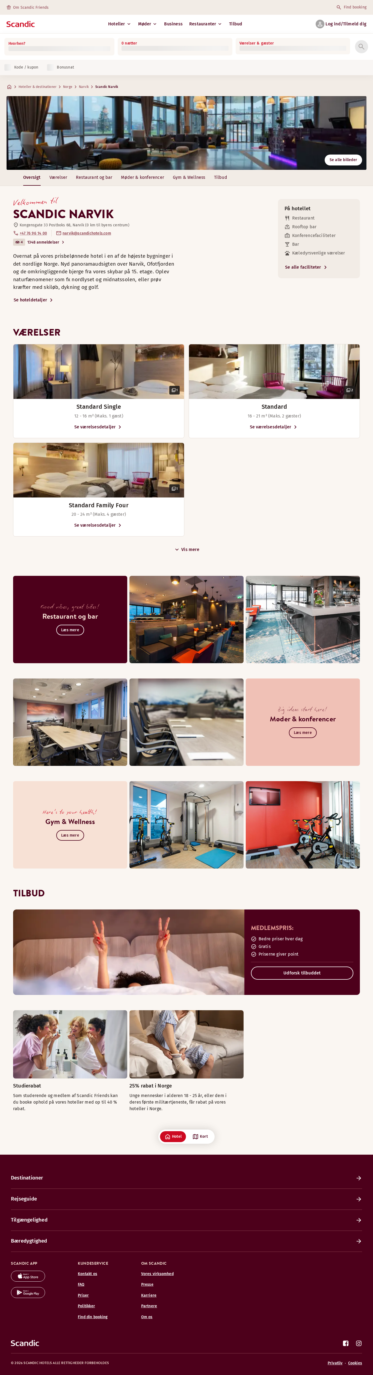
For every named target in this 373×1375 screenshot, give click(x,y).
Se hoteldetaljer (30, 300)
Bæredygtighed (29, 1241)
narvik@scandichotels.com (87, 233)
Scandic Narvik (106, 87)
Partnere (149, 1306)
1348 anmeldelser (43, 242)
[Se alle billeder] (186, 133)
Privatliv (335, 1363)
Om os (147, 1317)
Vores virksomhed (157, 1274)
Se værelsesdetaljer (95, 426)
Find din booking (93, 1317)
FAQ (81, 1284)
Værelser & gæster (256, 43)
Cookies (355, 1363)
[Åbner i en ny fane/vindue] (28, 1280)
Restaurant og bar (94, 177)
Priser (83, 1295)
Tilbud (235, 23)
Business (173, 23)
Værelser (58, 177)
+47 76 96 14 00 (33, 233)
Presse (147, 1284)
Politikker (86, 1306)
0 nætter (129, 43)
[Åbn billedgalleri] (98, 371)
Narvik (84, 87)
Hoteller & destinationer (38, 87)
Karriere (149, 1295)
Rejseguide (24, 1199)
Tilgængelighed (29, 1220)
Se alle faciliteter (303, 267)
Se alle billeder (343, 160)
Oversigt (32, 177)
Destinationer (27, 1178)
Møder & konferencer (142, 177)
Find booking (355, 7)
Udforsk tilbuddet (302, 973)
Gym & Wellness (189, 177)
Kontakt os (87, 1274)
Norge (67, 87)
